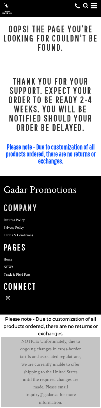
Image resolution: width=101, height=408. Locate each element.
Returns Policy (14, 220)
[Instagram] (8, 298)
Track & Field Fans (17, 274)
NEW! (8, 267)
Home (8, 259)
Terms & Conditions (18, 235)
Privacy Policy (14, 227)
